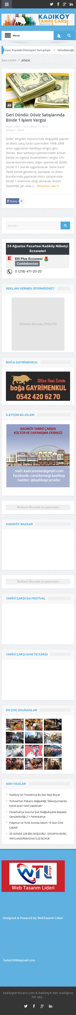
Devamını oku (47, 186)
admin (17, 126)
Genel (20, 130)
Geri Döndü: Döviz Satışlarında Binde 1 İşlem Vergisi (35, 117)
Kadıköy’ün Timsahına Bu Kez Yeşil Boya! (34, 795)
